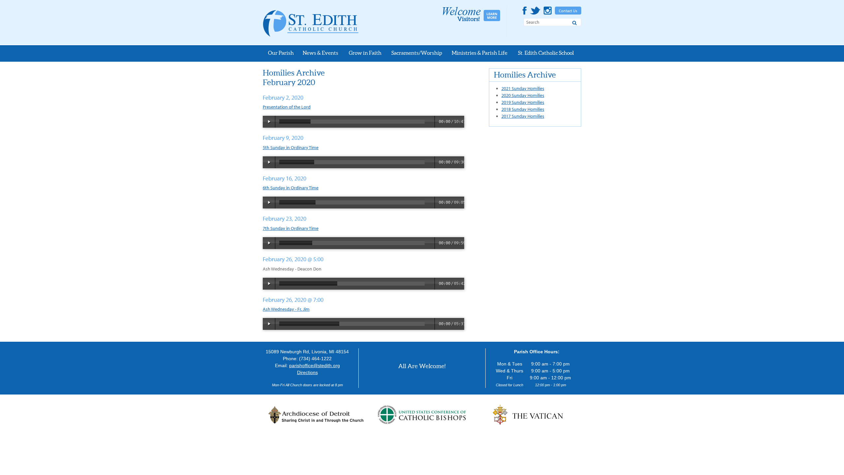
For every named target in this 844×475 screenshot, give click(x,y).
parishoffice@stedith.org (314, 365)
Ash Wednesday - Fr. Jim (286, 309)
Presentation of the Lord (287, 107)
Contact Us (568, 10)
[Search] (574, 21)
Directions (307, 372)
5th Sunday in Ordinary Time (290, 147)
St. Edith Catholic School (546, 53)
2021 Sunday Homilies (522, 88)
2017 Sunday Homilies (522, 116)
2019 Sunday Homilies (522, 102)
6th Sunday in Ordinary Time (290, 188)
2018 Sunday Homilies (522, 109)
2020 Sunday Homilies (522, 95)
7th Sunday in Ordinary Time (290, 228)
